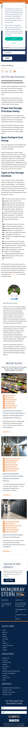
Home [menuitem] (3, 630)
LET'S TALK (9, 580)
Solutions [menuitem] (5, 639)
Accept (14, 38)
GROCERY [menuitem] (4, 664)
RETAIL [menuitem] (4, 680)
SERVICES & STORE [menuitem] (7, 690)
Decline (14, 43)
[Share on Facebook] (2, 71)
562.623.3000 (17, 2)
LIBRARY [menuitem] (4, 669)
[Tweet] (10, 71)
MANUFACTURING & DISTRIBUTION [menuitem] (11, 671)
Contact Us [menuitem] (5, 643)
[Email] (14, 71)
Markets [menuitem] (4, 636)
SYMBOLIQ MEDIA (20, 725)
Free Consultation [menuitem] (7, 645)
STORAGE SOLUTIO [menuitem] (7, 694)
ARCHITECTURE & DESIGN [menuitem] (8, 692)
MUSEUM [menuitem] (4, 675)
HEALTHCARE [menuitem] (5, 666)
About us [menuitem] (4, 632)
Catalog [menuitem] (4, 650)
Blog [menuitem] (3, 641)
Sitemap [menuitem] (4, 647)
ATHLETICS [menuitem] (5, 660)
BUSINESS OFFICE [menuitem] (6, 662)
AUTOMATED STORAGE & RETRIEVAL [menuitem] (11, 688)
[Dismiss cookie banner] (22, 6)
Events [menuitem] (4, 634)
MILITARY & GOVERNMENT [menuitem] (8, 673)
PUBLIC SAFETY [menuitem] (6, 677)
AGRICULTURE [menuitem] (5, 658)
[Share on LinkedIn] (6, 71)
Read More (6, 432)
